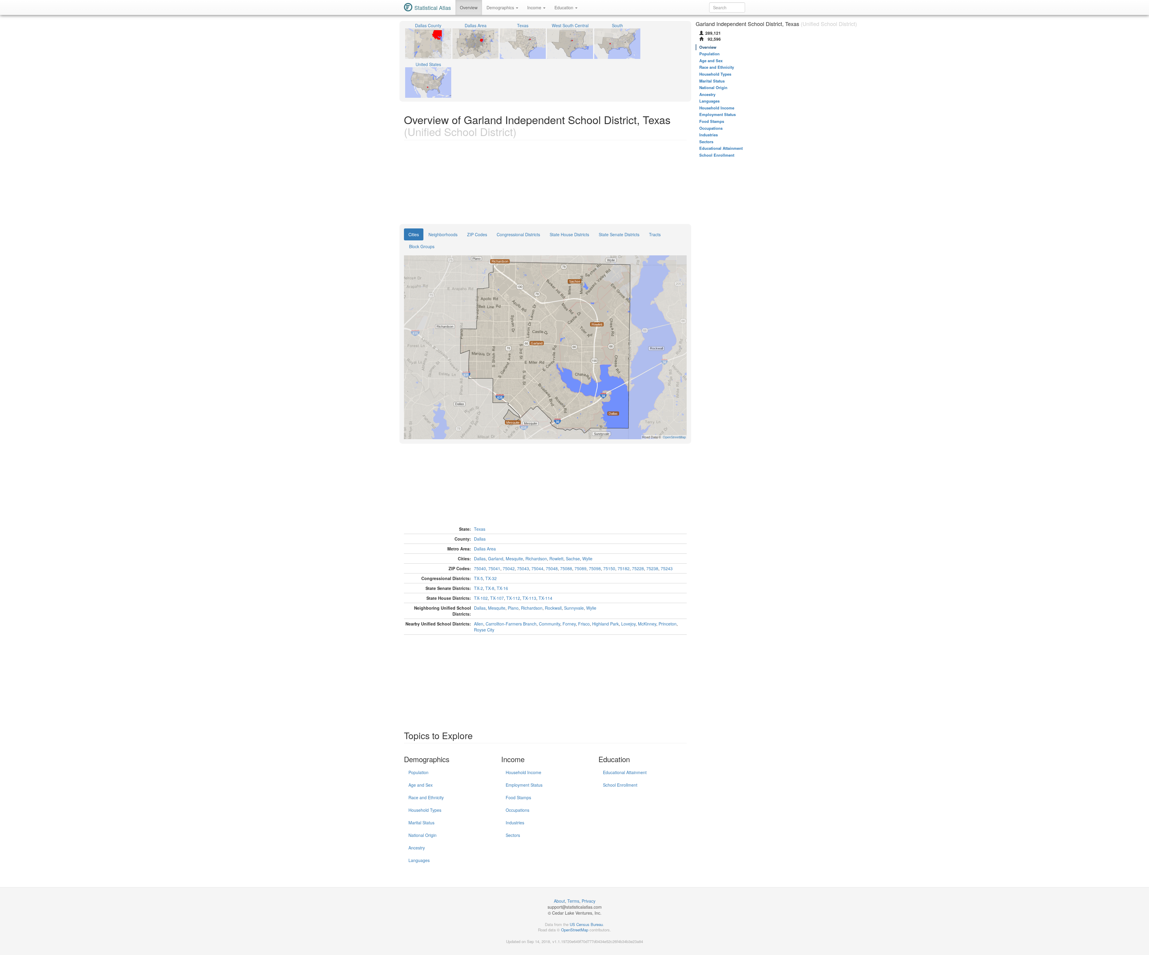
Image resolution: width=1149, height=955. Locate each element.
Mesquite (514, 559)
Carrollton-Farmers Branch (511, 624)
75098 (595, 568)
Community (549, 624)
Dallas (480, 539)
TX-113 (529, 598)
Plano (513, 608)
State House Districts (569, 234)
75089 (580, 568)
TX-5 (478, 578)
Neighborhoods (443, 234)
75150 (609, 568)
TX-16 (502, 588)
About (559, 901)
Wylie (587, 559)
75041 (494, 568)
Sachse (573, 559)
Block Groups (421, 246)
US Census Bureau (586, 924)
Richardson (536, 559)
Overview (469, 7)
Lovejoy (628, 624)
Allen (478, 624)
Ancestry (416, 848)
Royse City (484, 630)
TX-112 (513, 598)
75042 (509, 568)
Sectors (513, 835)
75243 (667, 568)
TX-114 (545, 598)
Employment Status (524, 785)
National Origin (422, 835)
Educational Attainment (625, 772)
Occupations (517, 810)
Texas (479, 529)
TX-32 (491, 578)
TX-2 (478, 588)
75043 (523, 568)
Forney (569, 624)
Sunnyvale (574, 608)
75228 (638, 568)
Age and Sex (420, 785)
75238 (652, 568)
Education (564, 7)
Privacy (588, 901)
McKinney (647, 624)
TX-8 (489, 588)
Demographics (501, 7)
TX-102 (481, 598)
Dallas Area (485, 549)
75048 (552, 568)
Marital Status (421, 823)
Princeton (668, 624)
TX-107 (497, 598)
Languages (419, 860)
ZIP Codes (477, 234)
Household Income (523, 772)
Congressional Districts (518, 234)
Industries (515, 823)
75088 (566, 568)
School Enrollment (620, 785)
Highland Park (605, 624)
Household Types (424, 810)
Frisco (584, 624)
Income (534, 7)
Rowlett (556, 559)
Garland (495, 559)
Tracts (655, 234)
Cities (413, 234)
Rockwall (553, 608)
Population (418, 772)
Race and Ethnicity (426, 797)
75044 (537, 568)
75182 (624, 568)
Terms (573, 901)
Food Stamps (518, 797)
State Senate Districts (619, 234)
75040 (480, 568)
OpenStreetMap (574, 930)
